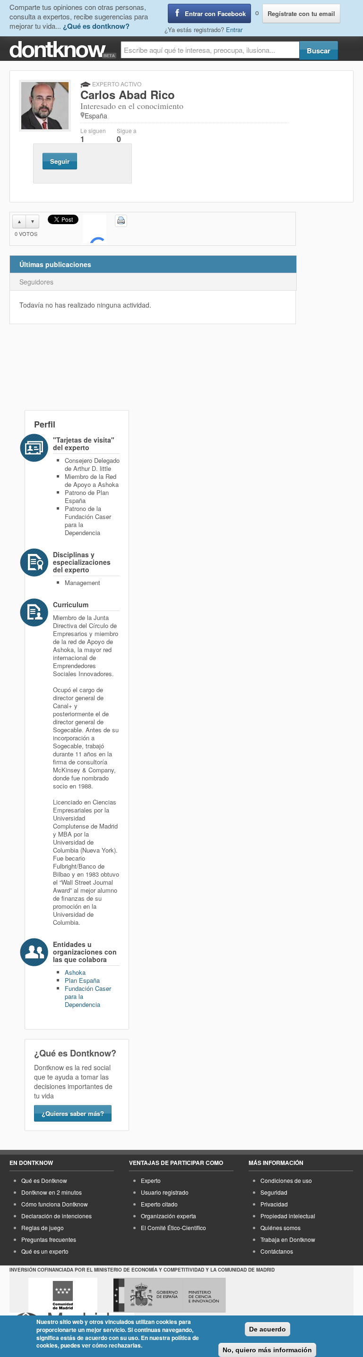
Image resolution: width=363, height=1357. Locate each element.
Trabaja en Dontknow (287, 1239)
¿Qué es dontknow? (96, 26)
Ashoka (75, 972)
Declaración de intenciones (56, 1216)
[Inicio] (65, 50)
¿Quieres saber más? (73, 1113)
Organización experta (168, 1216)
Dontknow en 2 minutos (51, 1192)
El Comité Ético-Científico (173, 1227)
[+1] (94, 229)
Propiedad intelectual (287, 1216)
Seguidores (36, 281)
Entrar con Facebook (215, 13)
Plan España (82, 980)
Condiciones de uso (286, 1180)
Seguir (59, 161)
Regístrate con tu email (301, 13)
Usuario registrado (165, 1192)
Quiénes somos (280, 1227)
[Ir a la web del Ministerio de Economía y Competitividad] (169, 1295)
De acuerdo (267, 1329)
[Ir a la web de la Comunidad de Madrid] (62, 1295)
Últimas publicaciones (55, 264)
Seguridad (273, 1192)
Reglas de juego (42, 1227)
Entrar (234, 29)
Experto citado (159, 1204)
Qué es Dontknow (44, 1180)
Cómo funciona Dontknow (54, 1204)
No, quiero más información (267, 1350)
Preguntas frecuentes (48, 1239)
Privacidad (274, 1204)
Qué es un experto (45, 1251)
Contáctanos (276, 1251)
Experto (151, 1180)
